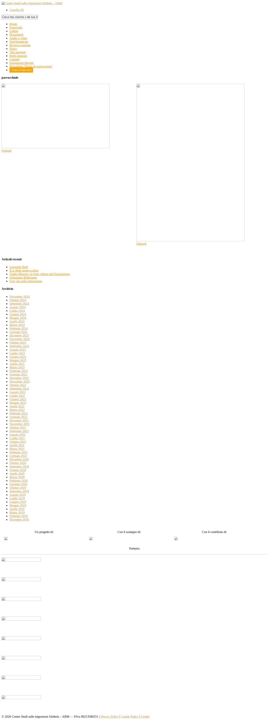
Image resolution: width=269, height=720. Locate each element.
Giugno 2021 (17, 441)
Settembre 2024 (19, 303)
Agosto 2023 (17, 349)
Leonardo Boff (18, 267)
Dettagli (6, 150)
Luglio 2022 (17, 395)
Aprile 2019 (16, 509)
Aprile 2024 (16, 321)
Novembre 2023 (19, 339)
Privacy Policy (109, 716)
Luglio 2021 (17, 438)
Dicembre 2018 (19, 519)
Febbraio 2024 (18, 328)
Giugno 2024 (17, 314)
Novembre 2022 (19, 381)
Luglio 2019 (17, 498)
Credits (145, 716)
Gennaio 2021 (18, 456)
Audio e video (18, 38)
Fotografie (15, 27)
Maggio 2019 (17, 505)
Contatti (14, 59)
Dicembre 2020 (19, 459)
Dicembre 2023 (19, 335)
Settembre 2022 (19, 388)
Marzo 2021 (17, 448)
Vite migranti (17, 52)
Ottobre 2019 (17, 487)
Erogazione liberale (21, 62)
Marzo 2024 (17, 325)
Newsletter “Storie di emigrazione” (31, 66)
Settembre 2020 (19, 466)
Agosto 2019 (17, 494)
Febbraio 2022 (18, 413)
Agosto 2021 (17, 434)
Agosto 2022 (17, 392)
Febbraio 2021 (18, 452)
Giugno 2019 (17, 502)
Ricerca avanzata (20, 45)
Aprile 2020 (16, 473)
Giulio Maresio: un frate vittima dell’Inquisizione (39, 274)
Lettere (13, 31)
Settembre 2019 (19, 491)
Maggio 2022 (17, 402)
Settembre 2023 (19, 346)
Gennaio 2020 (18, 484)
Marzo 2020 (17, 477)
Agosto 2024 (17, 307)
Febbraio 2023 (18, 371)
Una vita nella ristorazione (25, 281)
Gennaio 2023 (18, 374)
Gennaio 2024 (18, 332)
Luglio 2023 (17, 353)
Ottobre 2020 (17, 463)
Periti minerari (18, 55)
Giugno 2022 (17, 399)
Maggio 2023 (17, 360)
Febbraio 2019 (18, 516)
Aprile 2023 (16, 364)
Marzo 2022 (17, 410)
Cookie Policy (129, 716)
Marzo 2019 (17, 512)
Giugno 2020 (17, 470)
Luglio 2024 (17, 310)
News (13, 48)
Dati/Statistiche (18, 41)
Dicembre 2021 (19, 420)
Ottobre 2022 (17, 385)
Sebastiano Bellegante (23, 277)
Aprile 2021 (16, 445)
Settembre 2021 (19, 431)
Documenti (16, 34)
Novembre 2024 (19, 296)
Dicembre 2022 (19, 378)
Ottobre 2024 (17, 300)
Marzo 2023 (17, 367)
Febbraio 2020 (18, 480)
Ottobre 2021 (17, 427)
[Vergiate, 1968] (190, 240)
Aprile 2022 (16, 406)
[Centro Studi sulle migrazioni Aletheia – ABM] (32, 3)
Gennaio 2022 (18, 417)
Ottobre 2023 (17, 342)
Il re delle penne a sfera (23, 270)
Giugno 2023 (17, 356)
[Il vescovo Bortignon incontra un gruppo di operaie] (55, 147)
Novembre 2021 (19, 424)
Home (13, 24)
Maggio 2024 (17, 317)
